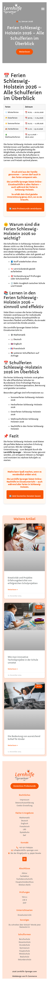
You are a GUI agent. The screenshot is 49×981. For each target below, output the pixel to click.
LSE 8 (24, 900)
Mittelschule (24, 954)
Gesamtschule (24, 942)
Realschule (24, 957)
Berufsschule (24, 939)
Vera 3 (24, 897)
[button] (42, 9)
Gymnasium (24, 948)
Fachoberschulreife (24, 879)
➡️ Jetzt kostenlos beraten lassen (25, 496)
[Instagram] (24, 859)
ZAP (24, 903)
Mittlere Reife (24, 885)
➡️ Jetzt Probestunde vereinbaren (25, 208)
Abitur (24, 873)
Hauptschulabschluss (25, 882)
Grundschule (24, 945)
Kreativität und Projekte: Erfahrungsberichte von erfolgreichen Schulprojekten (23, 580)
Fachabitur (24, 876)
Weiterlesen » (13, 589)
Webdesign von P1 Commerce (24, 976)
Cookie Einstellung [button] (24, 806)
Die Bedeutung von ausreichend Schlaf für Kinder (24, 737)
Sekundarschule (24, 960)
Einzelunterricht (24, 915)
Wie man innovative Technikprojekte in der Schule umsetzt (23, 660)
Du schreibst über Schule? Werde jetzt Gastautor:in (25, 926)
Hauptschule (24, 951)
